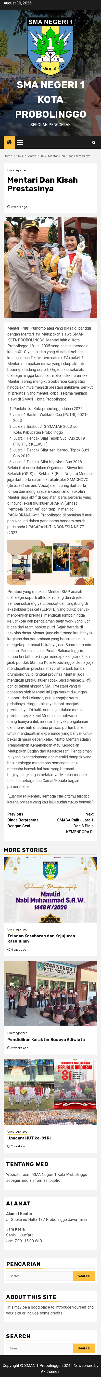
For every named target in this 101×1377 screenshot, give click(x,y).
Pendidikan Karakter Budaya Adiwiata (46, 1039)
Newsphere (83, 1365)
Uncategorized (17, 170)
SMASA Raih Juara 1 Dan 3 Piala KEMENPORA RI (75, 823)
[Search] (94, 142)
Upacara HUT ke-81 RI (29, 1138)
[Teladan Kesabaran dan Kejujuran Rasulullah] (50, 890)
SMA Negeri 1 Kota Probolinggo (50, 99)
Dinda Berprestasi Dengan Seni (23, 820)
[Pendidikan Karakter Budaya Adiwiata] (50, 993)
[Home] (9, 142)
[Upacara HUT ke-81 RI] (50, 1092)
